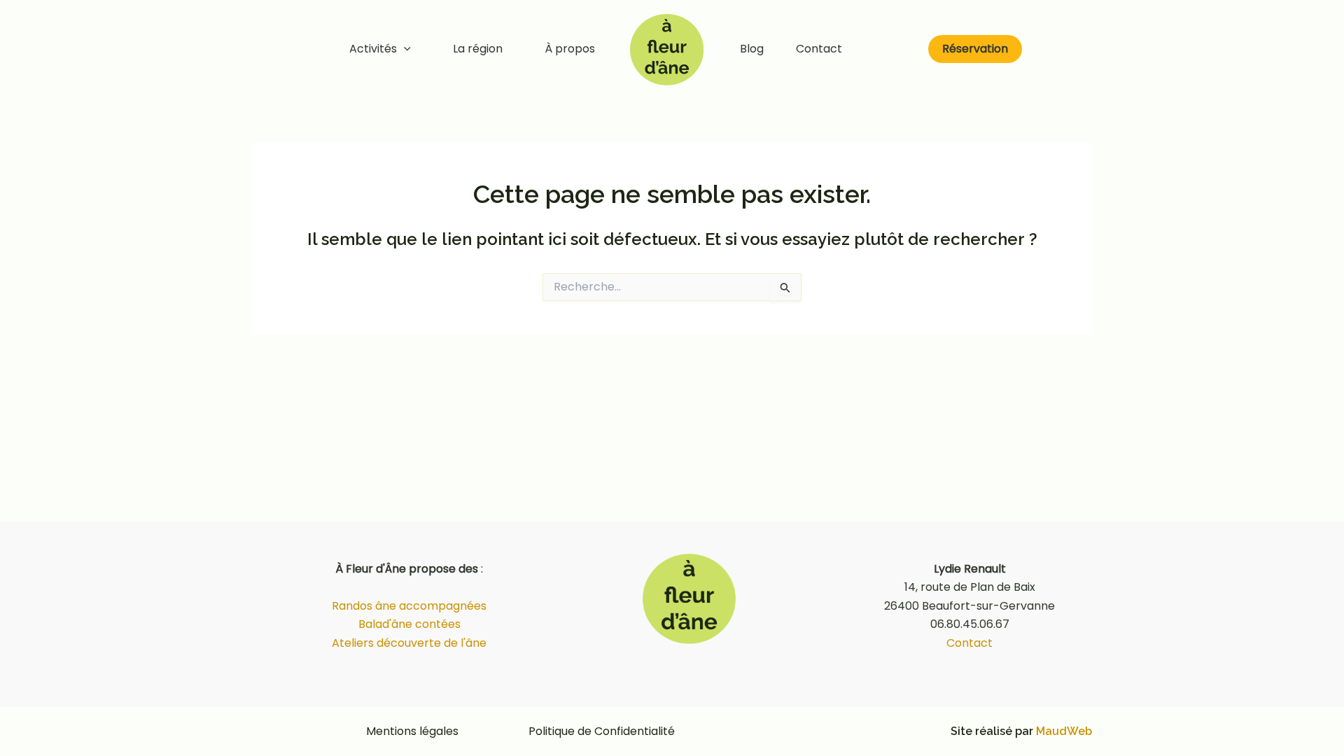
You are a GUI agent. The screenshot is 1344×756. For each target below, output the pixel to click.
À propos (570, 49)
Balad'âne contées (409, 624)
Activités (373, 49)
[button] (404, 49)
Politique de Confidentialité (601, 731)
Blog (752, 49)
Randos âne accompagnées (409, 606)
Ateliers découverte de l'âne (409, 643)
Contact (819, 49)
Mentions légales (412, 731)
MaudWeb (1064, 731)
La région (478, 49)
